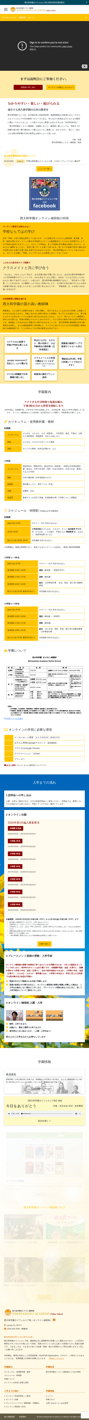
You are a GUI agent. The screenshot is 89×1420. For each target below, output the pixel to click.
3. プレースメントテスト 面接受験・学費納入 (22, 1403)
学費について (9, 1379)
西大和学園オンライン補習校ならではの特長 (63, 1372)
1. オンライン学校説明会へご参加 (17, 1396)
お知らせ (20, 161)
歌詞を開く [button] (43, 1121)
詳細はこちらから (44, 1088)
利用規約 (22, 1417)
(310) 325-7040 (13, 1329)
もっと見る (44, 1297)
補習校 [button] (18, 17)
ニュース (49, 1396)
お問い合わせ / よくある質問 (57, 1403)
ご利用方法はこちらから (44, 1194)
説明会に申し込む (28, 87)
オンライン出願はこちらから (60, 87)
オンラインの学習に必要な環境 (16, 1383)
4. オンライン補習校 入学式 (15, 1407)
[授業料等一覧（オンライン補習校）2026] (44, 686)
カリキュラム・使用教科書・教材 (17, 1372)
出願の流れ (44, 944)
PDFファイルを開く (14, 719)
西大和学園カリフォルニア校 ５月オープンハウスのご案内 (53, 161)
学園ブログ (50, 1399)
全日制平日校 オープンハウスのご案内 (21, 1242)
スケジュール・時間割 (13, 1375)
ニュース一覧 (44, 169)
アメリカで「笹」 (53, 1285)
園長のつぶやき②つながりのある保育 (20, 1285)
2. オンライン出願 (11, 1399)
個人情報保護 (9, 1417)
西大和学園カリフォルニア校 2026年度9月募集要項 (44, 2)
